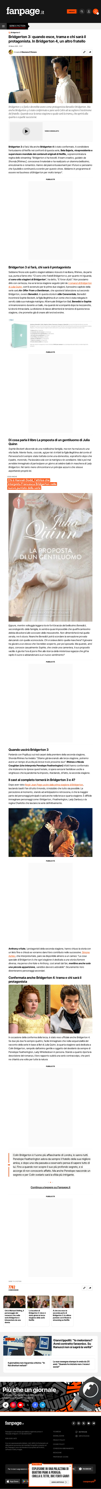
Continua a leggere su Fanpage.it (50, 1187)
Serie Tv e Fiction (15, 1281)
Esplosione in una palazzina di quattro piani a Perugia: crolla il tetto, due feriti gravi (50, 1472)
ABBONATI (72, 11)
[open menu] (3, 26)
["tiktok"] (6, 1405)
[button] (90, 52)
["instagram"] (13, 1405)
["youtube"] (20, 1405)
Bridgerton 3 (15, 32)
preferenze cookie (60, 1457)
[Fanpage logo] (22, 11)
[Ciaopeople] (89, 1482)
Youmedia (57, 1432)
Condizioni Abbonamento (63, 1448)
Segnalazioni (58, 1436)
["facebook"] (35, 1405)
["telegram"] (42, 1405)
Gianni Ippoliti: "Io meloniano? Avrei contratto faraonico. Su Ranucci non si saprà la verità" (73, 1344)
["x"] (28, 1405)
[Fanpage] (14, 1423)
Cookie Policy (58, 1444)
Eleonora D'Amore (29, 52)
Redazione (57, 1453)
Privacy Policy (59, 1440)
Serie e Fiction (17, 26)
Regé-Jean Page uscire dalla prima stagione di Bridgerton (54, 784)
